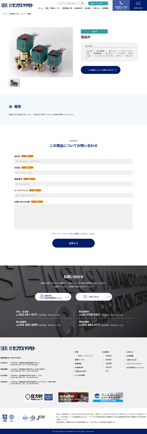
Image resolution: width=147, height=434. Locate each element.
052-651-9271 (27, 314)
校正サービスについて (84, 356)
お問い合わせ (131, 360)
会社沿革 (107, 367)
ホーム (40, 8)
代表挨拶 (107, 356)
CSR (105, 371)
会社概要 (107, 363)
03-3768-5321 (89, 314)
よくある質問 (79, 375)
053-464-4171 (89, 325)
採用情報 (105, 8)
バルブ (23, 14)
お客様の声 (78, 8)
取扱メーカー (55, 8)
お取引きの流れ (80, 371)
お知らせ (96, 8)
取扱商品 (78, 363)
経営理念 (107, 359)
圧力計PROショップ (133, 367)
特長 (47, 8)
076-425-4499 (27, 325)
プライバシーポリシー (62, 233)
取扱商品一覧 (67, 8)
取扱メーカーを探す (97, 3)
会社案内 (88, 8)
